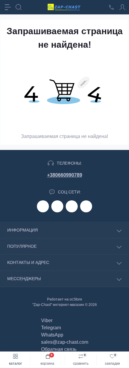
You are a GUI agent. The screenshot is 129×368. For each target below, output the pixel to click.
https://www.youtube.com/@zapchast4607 (86, 206)
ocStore (76, 299)
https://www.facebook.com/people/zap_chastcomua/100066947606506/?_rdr (43, 206)
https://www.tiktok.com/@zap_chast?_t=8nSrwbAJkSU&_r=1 (72, 206)
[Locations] (112, 7)
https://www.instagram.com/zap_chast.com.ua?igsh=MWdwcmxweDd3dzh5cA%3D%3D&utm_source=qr (57, 206)
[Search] (19, 7)
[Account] (122, 7)
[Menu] (8, 7)
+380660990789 (64, 175)
